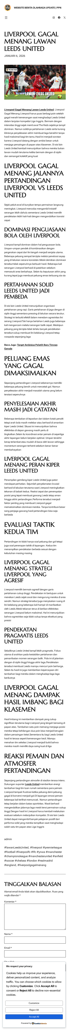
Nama (8, 934)
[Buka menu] (6, 18)
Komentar (10, 901)
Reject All (34, 1010)
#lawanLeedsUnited (16, 847)
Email (8, 947)
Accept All (34, 1016)
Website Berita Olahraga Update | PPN (37, 7)
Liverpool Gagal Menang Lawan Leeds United (31, 41)
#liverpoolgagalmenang (32, 865)
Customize (34, 1003)
